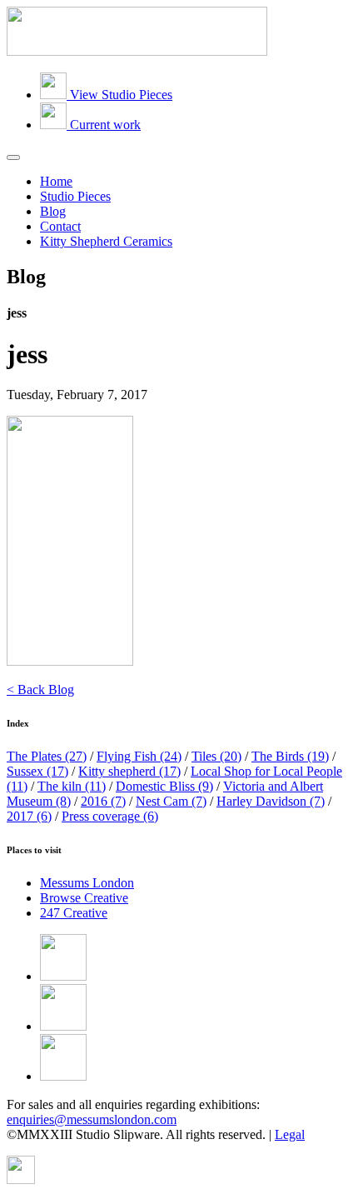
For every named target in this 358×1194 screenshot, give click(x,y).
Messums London (87, 883)
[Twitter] (63, 1026)
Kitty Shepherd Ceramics (106, 241)
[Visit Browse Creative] (21, 1179)
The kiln (71, 786)
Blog (53, 211)
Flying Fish (139, 756)
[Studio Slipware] (137, 51)
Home (56, 181)
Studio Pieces (75, 196)
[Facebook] (63, 976)
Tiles (216, 756)
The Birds (290, 756)
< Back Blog (40, 689)
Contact (60, 226)
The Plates (47, 756)
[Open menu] (13, 157)
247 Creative (73, 913)
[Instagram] (63, 1076)
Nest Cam (171, 801)
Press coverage (110, 816)
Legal (290, 1134)
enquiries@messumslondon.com (92, 1119)
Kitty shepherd (129, 771)
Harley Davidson (270, 801)
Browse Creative (84, 898)
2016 (103, 801)
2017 (29, 816)
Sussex (37, 771)
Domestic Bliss (164, 786)
